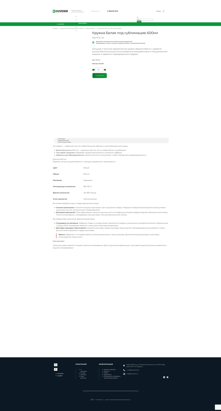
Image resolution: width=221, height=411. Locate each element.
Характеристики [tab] (63, 140)
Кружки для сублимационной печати (71, 28)
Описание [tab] (61, 138)
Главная (55, 28)
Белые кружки (90, 28)
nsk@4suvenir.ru (132, 374)
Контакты (151, 223)
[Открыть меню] (55, 364)
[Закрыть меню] (55, 369)
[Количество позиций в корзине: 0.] (163, 11)
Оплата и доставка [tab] (64, 142)
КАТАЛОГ (60, 24)
